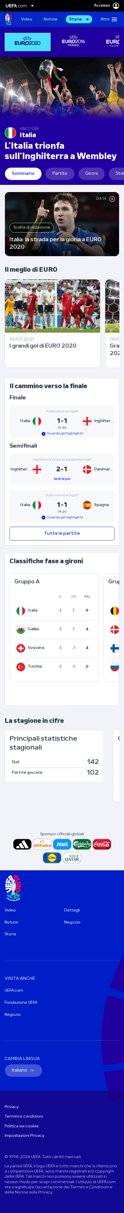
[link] (26, 19)
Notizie (11, 922)
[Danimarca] (116, 629)
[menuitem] (27, 19)
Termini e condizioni (24, 1116)
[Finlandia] (116, 648)
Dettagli (72, 910)
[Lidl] (52, 857)
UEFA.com (14, 990)
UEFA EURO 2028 (9, 19)
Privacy (12, 1107)
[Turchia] (22, 667)
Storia (10, 934)
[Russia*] (116, 667)
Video (10, 910)
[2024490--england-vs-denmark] (62, 469)
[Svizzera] (22, 648)
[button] (79, 19)
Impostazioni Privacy (24, 1136)
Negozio (72, 922)
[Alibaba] (42, 844)
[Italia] (22, 611)
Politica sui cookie (22, 1126)
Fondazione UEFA (21, 1003)
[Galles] (22, 629)
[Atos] (62, 844)
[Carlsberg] (82, 844)
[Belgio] (116, 611)
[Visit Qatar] (72, 857)
